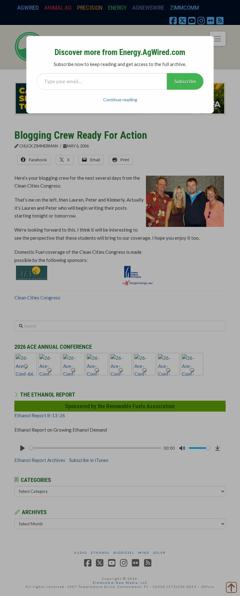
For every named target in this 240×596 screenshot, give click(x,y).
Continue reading (120, 99)
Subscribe (185, 81)
